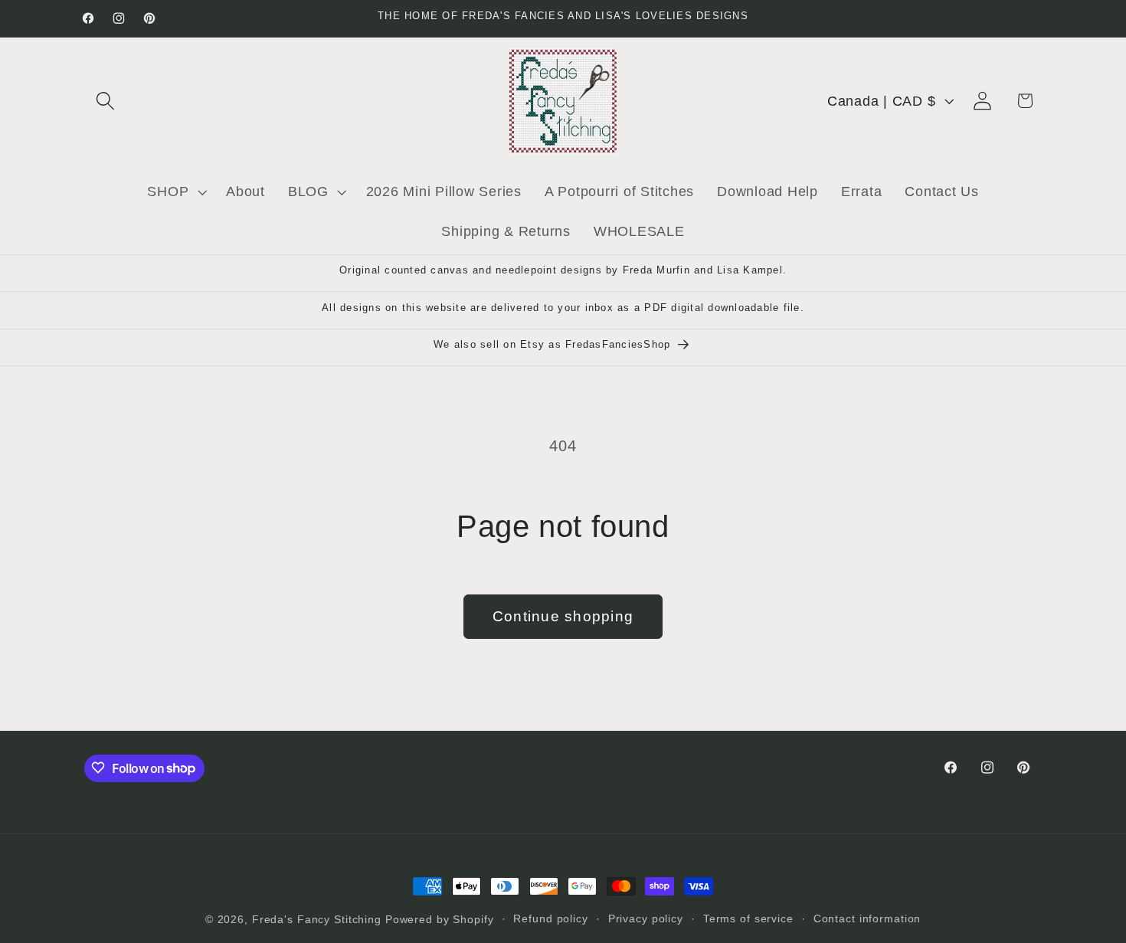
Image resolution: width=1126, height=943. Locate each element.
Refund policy (550, 919)
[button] (105, 101)
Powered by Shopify (439, 919)
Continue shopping (563, 616)
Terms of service (748, 919)
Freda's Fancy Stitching (316, 919)
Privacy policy (645, 919)
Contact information (867, 919)
